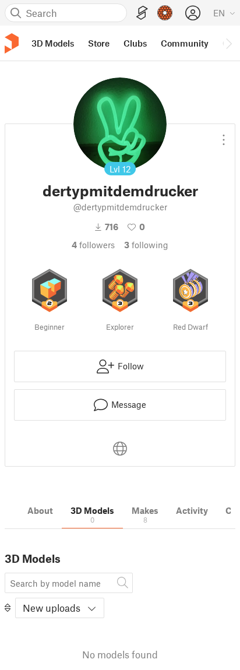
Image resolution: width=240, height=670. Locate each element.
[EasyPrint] (142, 13)
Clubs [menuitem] (135, 43)
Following (146, 244)
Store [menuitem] (99, 43)
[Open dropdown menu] (223, 135)
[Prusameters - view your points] (164, 12)
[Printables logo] (12, 43)
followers (93, 244)
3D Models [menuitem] (52, 43)
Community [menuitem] (185, 43)
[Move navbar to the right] (228, 43)
